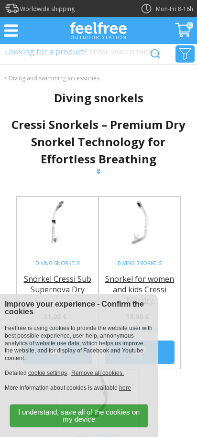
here (125, 387)
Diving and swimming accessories (54, 78)
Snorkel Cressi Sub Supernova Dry (57, 284)
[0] (184, 34)
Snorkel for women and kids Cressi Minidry (139, 289)
